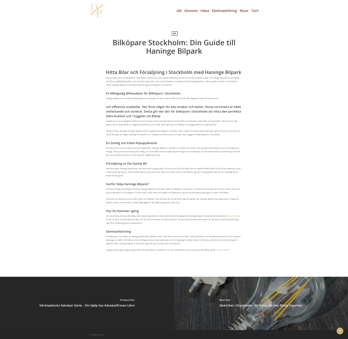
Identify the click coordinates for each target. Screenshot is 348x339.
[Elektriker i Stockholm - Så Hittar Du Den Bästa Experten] (261, 303)
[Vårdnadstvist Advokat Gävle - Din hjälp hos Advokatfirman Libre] (87, 303)
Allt (174, 33)
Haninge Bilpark (233, 216)
